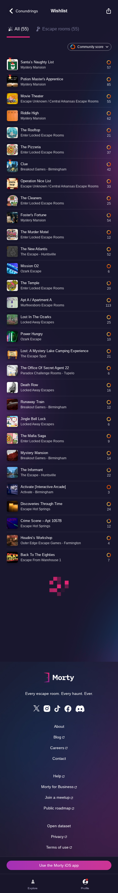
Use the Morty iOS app (59, 865)
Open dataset (59, 826)
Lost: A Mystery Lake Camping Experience (54, 351)
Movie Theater (32, 96)
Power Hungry (32, 334)
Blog (57, 737)
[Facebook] (67, 708)
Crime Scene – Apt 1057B (41, 521)
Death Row (29, 385)
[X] (36, 708)
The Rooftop (30, 130)
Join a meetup (57, 797)
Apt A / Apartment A (36, 300)
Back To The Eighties (38, 555)
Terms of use (57, 847)
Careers (57, 748)
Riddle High (30, 113)
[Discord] (80, 708)
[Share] (105, 10)
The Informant (32, 470)
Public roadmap (57, 808)
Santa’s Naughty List (37, 62)
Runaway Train (32, 402)
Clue (24, 164)
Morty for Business (57, 786)
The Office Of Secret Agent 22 (45, 368)
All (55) (22, 29)
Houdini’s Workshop (36, 538)
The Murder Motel (35, 232)
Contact (59, 758)
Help (57, 776)
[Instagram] (47, 708)
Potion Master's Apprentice (42, 79)
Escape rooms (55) (60, 29)
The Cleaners (31, 198)
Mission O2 (30, 266)
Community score (90, 47)
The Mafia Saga (33, 436)
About (59, 726)
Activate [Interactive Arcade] (43, 487)
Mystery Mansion (34, 453)
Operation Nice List (36, 181)
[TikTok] (57, 708)
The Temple (30, 283)
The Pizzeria (31, 147)
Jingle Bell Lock (33, 419)
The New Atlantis (34, 249)
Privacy (57, 836)
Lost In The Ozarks (36, 317)
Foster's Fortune (33, 215)
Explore (33, 888)
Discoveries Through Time (41, 504)
